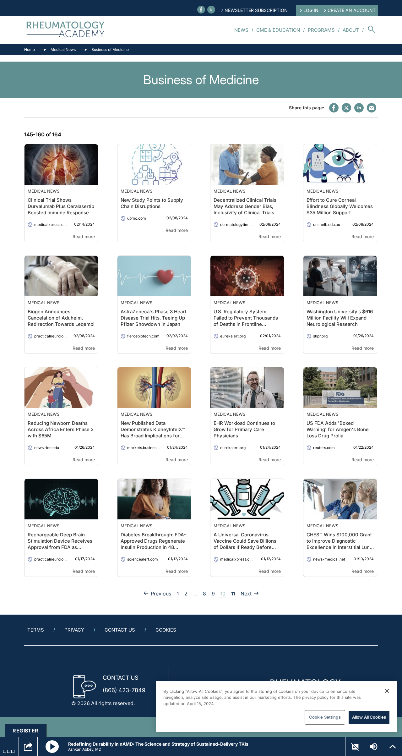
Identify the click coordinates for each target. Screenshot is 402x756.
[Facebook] (201, 10)
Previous (161, 593)
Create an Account (352, 10)
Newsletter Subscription (256, 10)
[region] (276, 706)
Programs (321, 30)
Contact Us (120, 630)
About (351, 30)
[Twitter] (211, 10)
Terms (35, 630)
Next (246, 593)
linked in (359, 107)
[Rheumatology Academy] (65, 30)
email (371, 107)
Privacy (74, 630)
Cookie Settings (325, 717)
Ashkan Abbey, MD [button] (84, 749)
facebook (334, 107)
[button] (52, 746)
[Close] (387, 691)
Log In (310, 10)
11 (233, 593)
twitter (346, 107)
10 (222, 593)
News (241, 30)
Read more (84, 236)
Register (25, 730)
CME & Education (278, 30)
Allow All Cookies (369, 717)
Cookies (165, 630)
